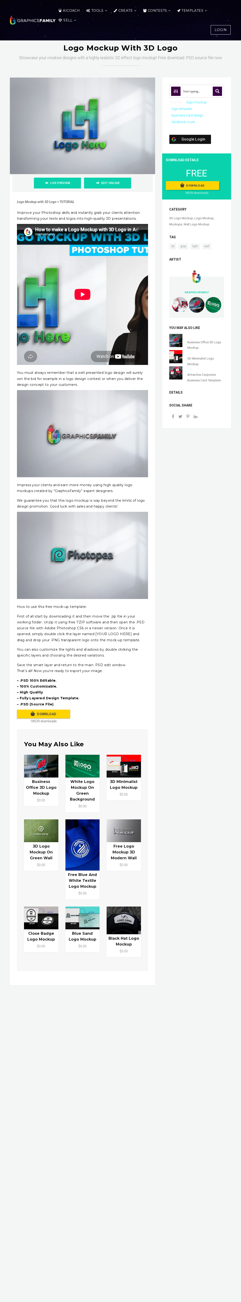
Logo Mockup (204, 218)
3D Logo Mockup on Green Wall (41, 852)
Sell (67, 20)
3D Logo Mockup (181, 218)
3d (172, 246)
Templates (192, 10)
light (195, 246)
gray (183, 246)
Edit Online (110, 183)
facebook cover (183, 122)
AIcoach (71, 10)
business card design (187, 115)
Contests (157, 10)
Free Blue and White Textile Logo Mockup (82, 880)
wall (206, 246)
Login (221, 30)
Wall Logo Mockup (196, 224)
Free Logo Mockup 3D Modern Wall (124, 852)
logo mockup (196, 102)
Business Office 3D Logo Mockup (41, 787)
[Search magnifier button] (217, 91)
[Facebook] (173, 417)
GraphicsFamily (197, 292)
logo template (182, 109)
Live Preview (60, 183)
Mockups (175, 224)
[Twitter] (180, 417)
